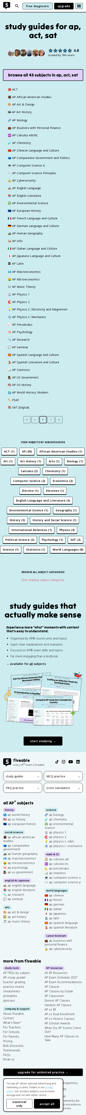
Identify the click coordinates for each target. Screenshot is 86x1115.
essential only (19, 1104)
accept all (47, 1104)
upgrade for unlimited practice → (43, 1072)
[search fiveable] (17, 6)
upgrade (64, 6)
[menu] (79, 6)
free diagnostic (37, 6)
